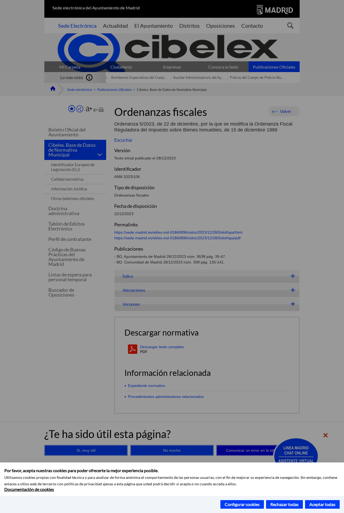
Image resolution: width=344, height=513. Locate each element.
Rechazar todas (284, 504)
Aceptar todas (322, 504)
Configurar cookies (242, 504)
